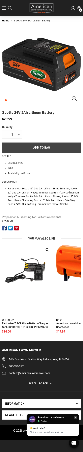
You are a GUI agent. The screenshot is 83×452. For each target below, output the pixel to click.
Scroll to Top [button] (38, 383)
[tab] (41, 403)
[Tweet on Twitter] (10, 228)
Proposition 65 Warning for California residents (31, 217)
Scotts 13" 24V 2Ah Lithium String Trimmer (45, 188)
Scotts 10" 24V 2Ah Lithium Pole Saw (54, 200)
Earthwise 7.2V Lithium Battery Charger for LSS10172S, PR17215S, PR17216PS (25, 325)
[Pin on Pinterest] (16, 228)
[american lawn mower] (41, 8)
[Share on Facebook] (4, 228)
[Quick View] (47, 250)
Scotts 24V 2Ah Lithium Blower (43, 196)
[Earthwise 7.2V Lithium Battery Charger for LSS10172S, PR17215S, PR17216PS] (27, 280)
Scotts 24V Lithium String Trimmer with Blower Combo (38, 204)
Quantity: (7, 127)
